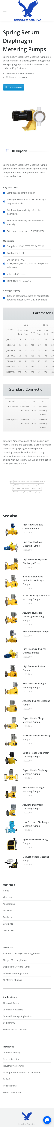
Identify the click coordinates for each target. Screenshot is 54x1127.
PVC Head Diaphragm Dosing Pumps (26, 488)
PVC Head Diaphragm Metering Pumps (27, 492)
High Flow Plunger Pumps (35, 631)
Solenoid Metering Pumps (15, 973)
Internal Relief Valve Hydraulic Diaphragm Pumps (33, 580)
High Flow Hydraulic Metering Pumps (32, 543)
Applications (9, 903)
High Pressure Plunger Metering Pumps (34, 685)
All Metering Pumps (12, 980)
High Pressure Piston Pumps (33, 668)
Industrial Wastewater (13, 1065)
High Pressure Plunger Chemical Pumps (34, 650)
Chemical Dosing (11, 1003)
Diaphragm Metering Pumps (16, 966)
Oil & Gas (7, 1079)
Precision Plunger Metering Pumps (36, 737)
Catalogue (8, 923)
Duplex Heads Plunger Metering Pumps (34, 720)
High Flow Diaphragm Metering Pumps (33, 789)
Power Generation (12, 1092)
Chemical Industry (11, 1052)
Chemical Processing (13, 1009)
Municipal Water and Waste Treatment (21, 1072)
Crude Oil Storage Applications (17, 1016)
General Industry (11, 1059)
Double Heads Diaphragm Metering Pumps (35, 754)
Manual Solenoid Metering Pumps (35, 858)
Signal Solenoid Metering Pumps (35, 841)
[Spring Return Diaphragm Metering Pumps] (27, 118)
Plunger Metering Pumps (15, 960)
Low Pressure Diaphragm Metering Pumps (35, 824)
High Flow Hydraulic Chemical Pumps (32, 526)
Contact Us (8, 930)
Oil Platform (9, 1022)
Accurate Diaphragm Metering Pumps (32, 806)
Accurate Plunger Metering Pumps (36, 702)
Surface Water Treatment (15, 1029)
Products (7, 917)
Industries (7, 910)
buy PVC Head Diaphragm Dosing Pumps (29, 481)
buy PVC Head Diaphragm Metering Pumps (27, 485)
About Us (7, 897)
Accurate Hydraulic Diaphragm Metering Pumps (33, 616)
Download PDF (15, 87)
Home (6, 890)
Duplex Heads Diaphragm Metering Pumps (35, 772)
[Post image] (11, 530)
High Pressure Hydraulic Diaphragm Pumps (35, 561)
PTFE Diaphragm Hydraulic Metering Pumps (36, 597)
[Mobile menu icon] (5, 10)
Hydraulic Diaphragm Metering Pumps (21, 953)
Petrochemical (10, 1085)
